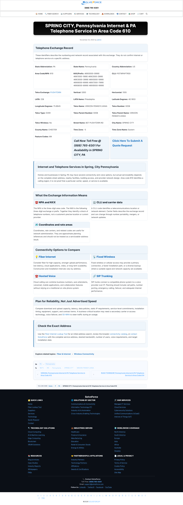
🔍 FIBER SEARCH (52, 14)
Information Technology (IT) (81, 407)
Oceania (117, 451)
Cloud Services (120, 407)
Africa (116, 445)
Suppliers (31, 410)
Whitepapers (32, 469)
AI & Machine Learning (36, 435)
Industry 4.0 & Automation (81, 410)
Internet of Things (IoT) (123, 417)
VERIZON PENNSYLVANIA (85, 368)
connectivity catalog (118, 334)
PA (41, 364)
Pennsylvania (50, 364)
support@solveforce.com (94, 484)
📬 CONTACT (121, 14)
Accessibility (119, 469)
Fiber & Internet (64, 354)
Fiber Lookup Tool (35, 407)
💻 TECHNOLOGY (93, 14)
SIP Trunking (104, 276)
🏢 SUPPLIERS (66, 14)
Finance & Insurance (78, 435)
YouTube (108, 487)
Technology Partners (79, 463)
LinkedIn (82, 487)
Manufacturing (76, 438)
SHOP (132, 14)
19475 (42, 368)
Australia (117, 448)
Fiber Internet (47, 256)
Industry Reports (34, 466)
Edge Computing (34, 438)
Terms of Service (120, 463)
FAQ (43, 498)
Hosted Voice (47, 276)
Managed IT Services (122, 404)
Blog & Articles (33, 460)
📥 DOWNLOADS (108, 14)
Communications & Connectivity (83, 404)
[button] (146, 13)
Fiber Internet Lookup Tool (56, 334)
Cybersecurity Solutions (123, 410)
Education (75, 441)
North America (119, 432)
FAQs (30, 472)
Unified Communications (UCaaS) (126, 413)
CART (140, 14)
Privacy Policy (119, 460)
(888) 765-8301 (92, 8)
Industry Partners (77, 460)
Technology (32, 417)
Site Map (117, 472)
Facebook (99, 487)
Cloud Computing (34, 432)
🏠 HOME (39, 14)
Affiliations (75, 466)
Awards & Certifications (80, 469)
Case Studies (33, 463)
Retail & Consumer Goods (80, 445)
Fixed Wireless (106, 256)
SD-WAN (66, 314)
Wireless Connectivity (84, 354)
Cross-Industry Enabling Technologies (85, 413)
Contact (31, 423)
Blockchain (32, 441)
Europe (117, 438)
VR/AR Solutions (34, 445)
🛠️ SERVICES (79, 14)
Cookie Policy (119, 466)
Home (51, 386)
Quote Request (33, 420)
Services (31, 413)
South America (119, 435)
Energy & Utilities (77, 448)
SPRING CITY (68, 368)
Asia (116, 441)
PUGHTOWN (55, 92)
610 (48, 368)
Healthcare (75, 432)
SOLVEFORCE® (94, 502)
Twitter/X (91, 487)
